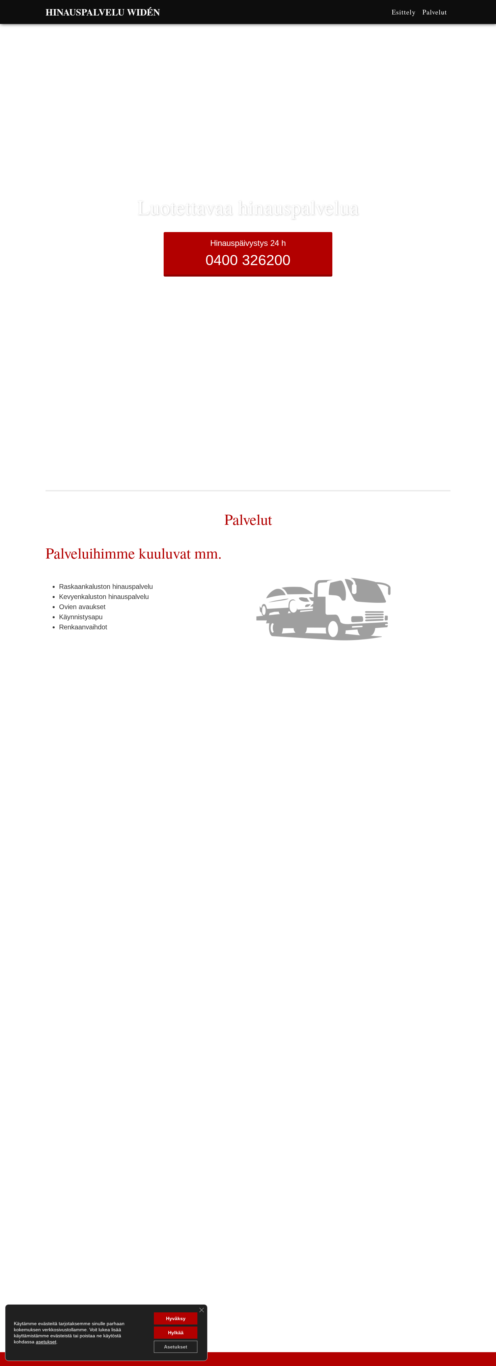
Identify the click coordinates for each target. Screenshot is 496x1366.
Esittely (404, 12)
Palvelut (434, 12)
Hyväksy (176, 1318)
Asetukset (175, 1346)
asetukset (46, 1341)
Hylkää (176, 1332)
